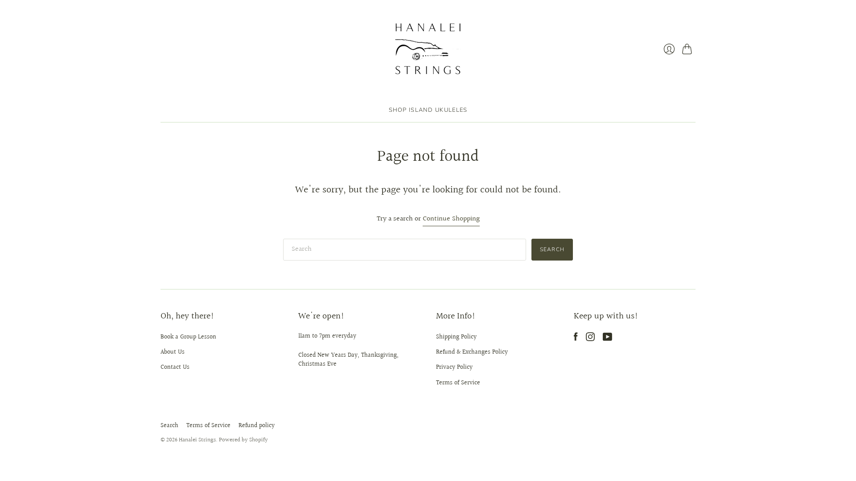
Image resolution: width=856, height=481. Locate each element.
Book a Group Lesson (188, 337)
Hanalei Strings (197, 440)
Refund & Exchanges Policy (472, 352)
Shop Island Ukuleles (428, 110)
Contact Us (174, 367)
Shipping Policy (456, 337)
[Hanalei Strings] (428, 49)
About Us (172, 352)
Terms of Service (458, 383)
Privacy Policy (454, 367)
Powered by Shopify (243, 440)
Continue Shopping (451, 219)
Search (169, 426)
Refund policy (257, 426)
